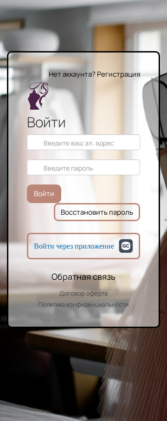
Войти (44, 193)
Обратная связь (83, 276)
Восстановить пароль (97, 212)
